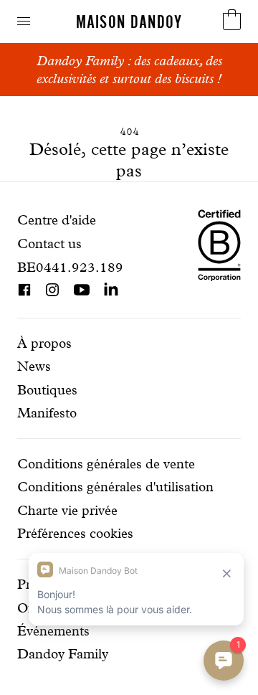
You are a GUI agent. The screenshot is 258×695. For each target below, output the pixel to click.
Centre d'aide (56, 220)
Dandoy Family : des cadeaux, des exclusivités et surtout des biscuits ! (129, 69)
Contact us (49, 243)
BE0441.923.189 (70, 267)
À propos (44, 343)
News (34, 366)
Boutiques (47, 390)
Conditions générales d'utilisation (115, 486)
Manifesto (47, 413)
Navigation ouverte (24, 21)
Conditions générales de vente (106, 463)
